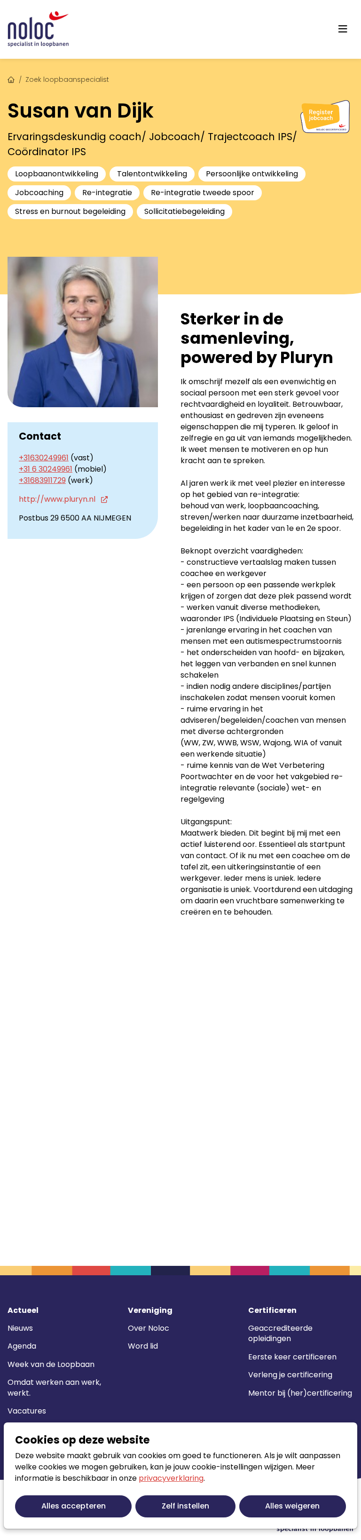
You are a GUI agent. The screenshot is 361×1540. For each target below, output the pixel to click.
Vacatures (27, 1411)
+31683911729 (42, 480)
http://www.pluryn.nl (58, 499)
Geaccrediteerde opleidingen (280, 1333)
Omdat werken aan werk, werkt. (54, 1387)
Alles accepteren (73, 1506)
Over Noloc (148, 1328)
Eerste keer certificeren (292, 1356)
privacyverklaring (171, 1478)
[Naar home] (38, 29)
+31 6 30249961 (45, 469)
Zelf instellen (185, 1506)
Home (11, 78)
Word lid (143, 1346)
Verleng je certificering (290, 1374)
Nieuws (20, 1328)
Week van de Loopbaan (51, 1364)
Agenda (22, 1346)
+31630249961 (44, 457)
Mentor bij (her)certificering (300, 1393)
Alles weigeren (292, 1506)
